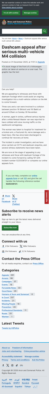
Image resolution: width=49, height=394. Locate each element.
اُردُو (35, 386)
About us (6, 348)
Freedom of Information (22, 348)
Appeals (41, 62)
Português (6, 383)
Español (18, 386)
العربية (4, 379)
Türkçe (27, 386)
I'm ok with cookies (11, 13)
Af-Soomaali (7, 386)
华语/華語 (26, 379)
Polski (34, 379)
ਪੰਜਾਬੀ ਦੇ (16, 383)
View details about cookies (12, 7)
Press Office (38, 263)
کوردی (16, 379)
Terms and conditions (20, 360)
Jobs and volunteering (11, 351)
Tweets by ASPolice (10, 328)
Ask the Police (38, 360)
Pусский (35, 383)
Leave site (47, 198)
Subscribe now (10, 227)
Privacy (5, 360)
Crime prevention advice (34, 351)
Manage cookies (30, 13)
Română (25, 383)
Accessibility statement (12, 356)
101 (25, 178)
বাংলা (10, 379)
